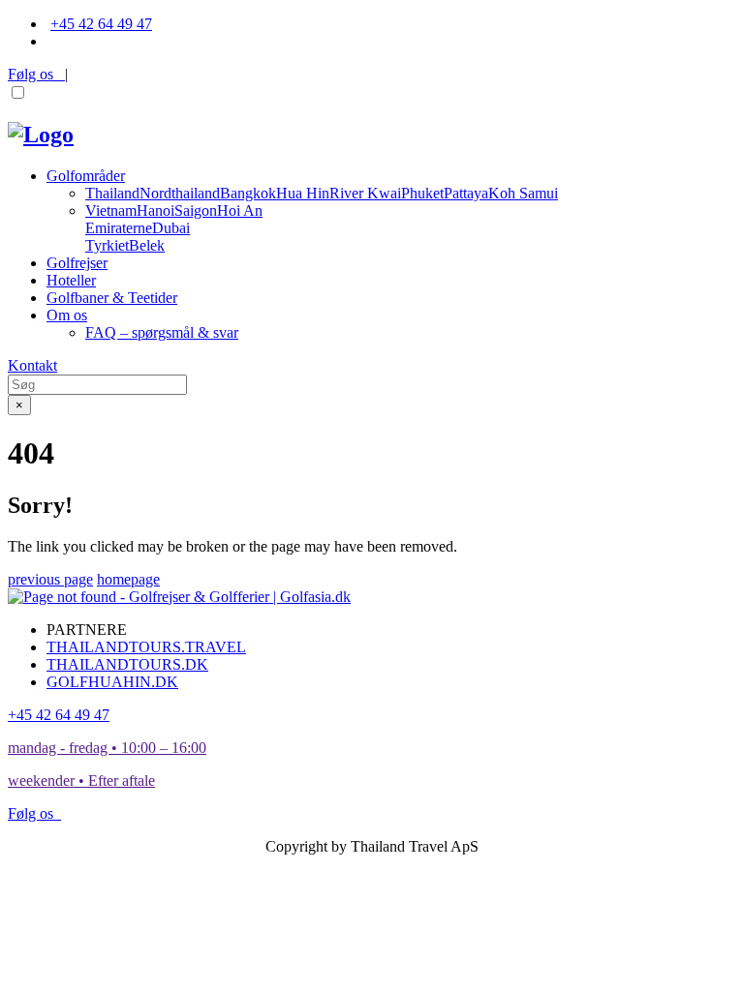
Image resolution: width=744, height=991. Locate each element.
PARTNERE (86, 629)
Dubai (171, 228)
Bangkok (248, 193)
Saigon (195, 210)
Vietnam (111, 210)
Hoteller (71, 280)
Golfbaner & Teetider (111, 297)
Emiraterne (118, 228)
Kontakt (32, 365)
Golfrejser (77, 263)
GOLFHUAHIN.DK (112, 682)
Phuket (422, 193)
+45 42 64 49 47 (101, 23)
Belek (147, 245)
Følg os (36, 74)
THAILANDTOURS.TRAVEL (146, 647)
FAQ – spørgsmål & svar (161, 332)
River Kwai (365, 193)
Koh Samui (523, 193)
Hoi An (240, 210)
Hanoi (155, 210)
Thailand (112, 193)
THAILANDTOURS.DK (127, 664)
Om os (66, 315)
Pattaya (466, 193)
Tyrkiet (107, 245)
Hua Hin (302, 193)
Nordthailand (180, 193)
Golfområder (85, 175)
